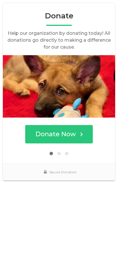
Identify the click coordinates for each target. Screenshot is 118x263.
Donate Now (56, 134)
